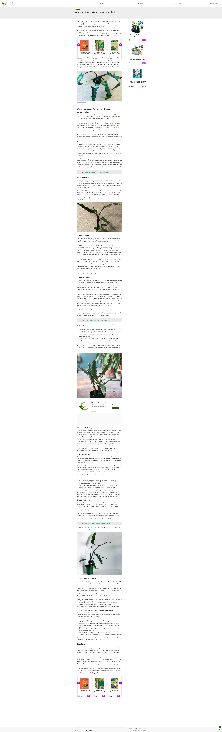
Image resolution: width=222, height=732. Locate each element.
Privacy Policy (134, 730)
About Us (131, 728)
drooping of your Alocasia (85, 146)
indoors (110, 305)
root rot (81, 150)
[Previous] (78, 44)
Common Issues (177, 3)
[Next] (120, 44)
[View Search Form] (220, 3)
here (91, 730)
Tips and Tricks (213, 3)
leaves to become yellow (114, 116)
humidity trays (111, 289)
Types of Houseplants (138, 3)
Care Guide (102, 3)
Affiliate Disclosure (142, 728)
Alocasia (77, 9)
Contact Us (136, 728)
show (84, 104)
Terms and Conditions (142, 730)
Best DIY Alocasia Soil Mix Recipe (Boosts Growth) (90, 273)
